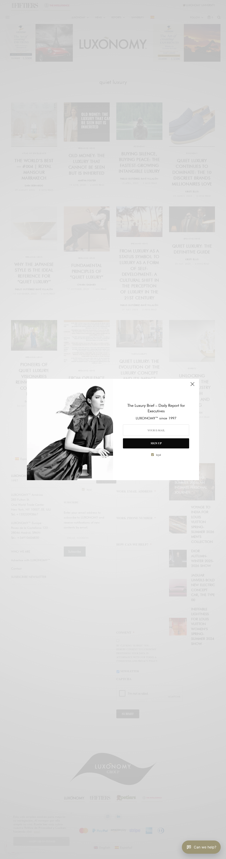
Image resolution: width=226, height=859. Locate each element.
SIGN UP (156, 443)
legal (158, 454)
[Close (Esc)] (192, 386)
